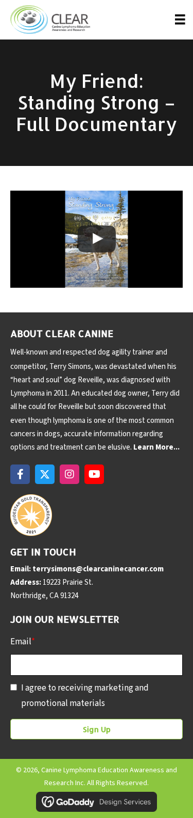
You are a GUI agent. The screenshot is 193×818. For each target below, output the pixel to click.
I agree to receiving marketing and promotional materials (85, 696)
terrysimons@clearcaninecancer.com (98, 569)
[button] (20, 474)
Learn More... (156, 447)
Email (22, 642)
